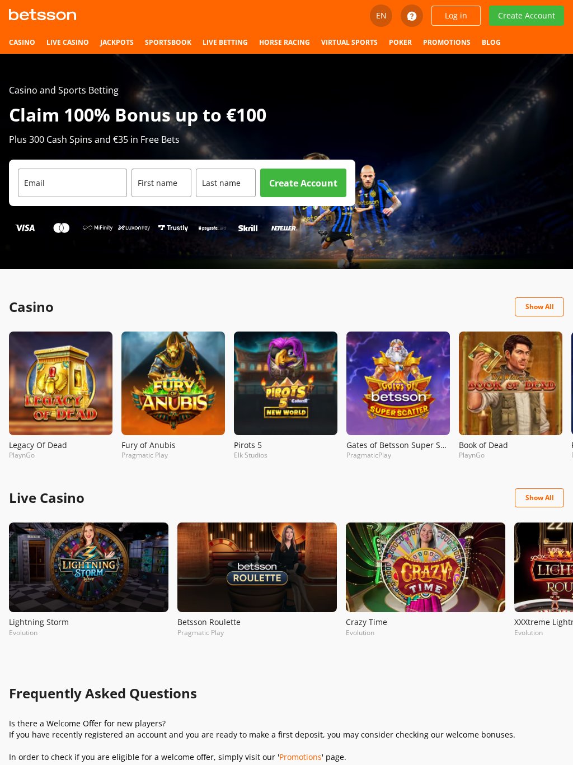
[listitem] (22, 42)
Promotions (300, 757)
